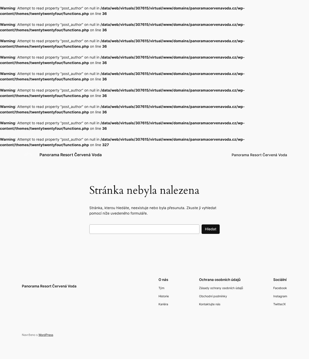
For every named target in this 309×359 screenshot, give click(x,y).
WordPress (45, 335)
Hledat (210, 229)
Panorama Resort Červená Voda (71, 154)
